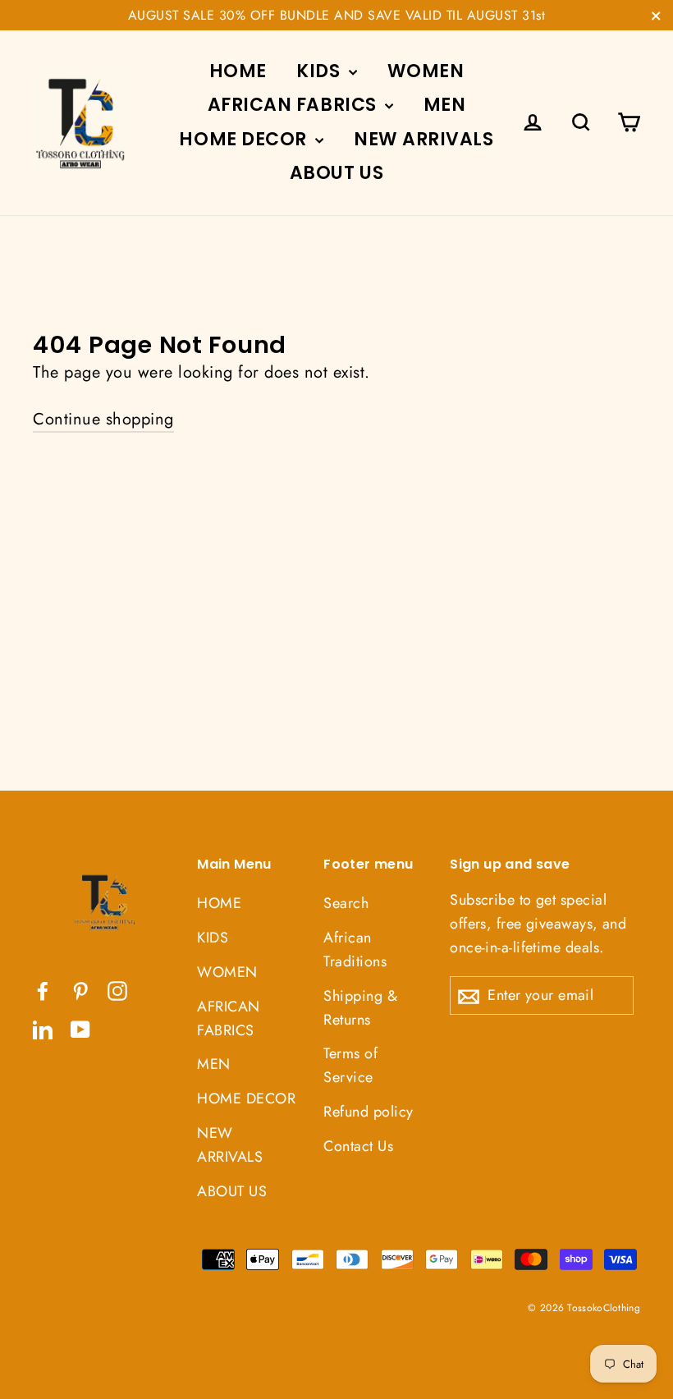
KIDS (320, 71)
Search (346, 903)
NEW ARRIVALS (424, 139)
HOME (238, 71)
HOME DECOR (245, 139)
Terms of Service (350, 1065)
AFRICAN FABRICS (295, 104)
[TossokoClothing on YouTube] (80, 1029)
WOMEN (426, 71)
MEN (444, 104)
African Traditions (355, 949)
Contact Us (358, 1146)
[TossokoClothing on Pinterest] (80, 990)
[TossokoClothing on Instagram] (117, 990)
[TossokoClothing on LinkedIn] (43, 1029)
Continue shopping (103, 419)
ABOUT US (336, 173)
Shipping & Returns (360, 1007)
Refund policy (368, 1111)
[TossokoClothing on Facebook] (43, 990)
